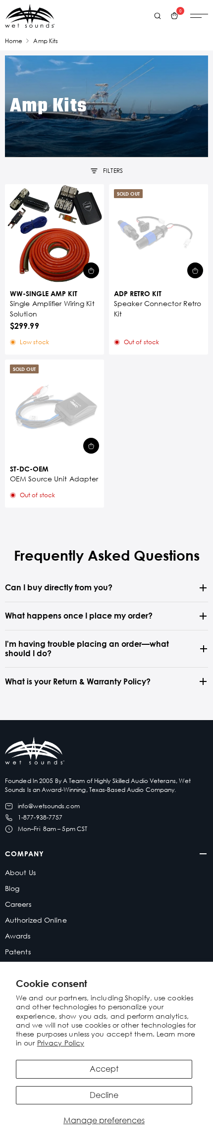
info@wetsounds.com (49, 806)
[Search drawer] (157, 16)
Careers (18, 904)
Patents (18, 951)
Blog (12, 888)
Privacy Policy (60, 1043)
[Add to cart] (91, 270)
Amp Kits (45, 41)
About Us (20, 872)
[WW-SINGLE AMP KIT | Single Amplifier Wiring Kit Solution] (54, 233)
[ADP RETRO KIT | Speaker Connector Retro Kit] (158, 233)
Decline (104, 1095)
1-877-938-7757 (40, 817)
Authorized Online (36, 920)
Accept (104, 1069)
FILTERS (113, 170)
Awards (18, 936)
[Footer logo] (34, 752)
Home (13, 41)
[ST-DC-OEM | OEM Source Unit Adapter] (54, 409)
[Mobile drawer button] (199, 16)
